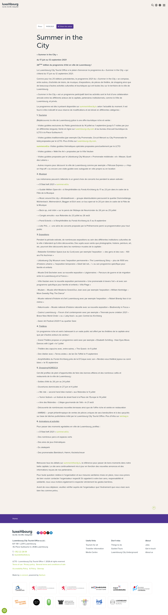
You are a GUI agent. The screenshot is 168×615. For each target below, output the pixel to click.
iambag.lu (124, 416)
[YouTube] (44, 532)
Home (15, 518)
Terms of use (17, 564)
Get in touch (150, 548)
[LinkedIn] (51, 532)
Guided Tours (117, 548)
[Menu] (164, 5)
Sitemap (40, 568)
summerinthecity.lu (88, 106)
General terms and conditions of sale (50, 564)
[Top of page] (154, 508)
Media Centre (92, 552)
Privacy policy (29, 564)
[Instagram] (41, 532)
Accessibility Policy (20, 568)
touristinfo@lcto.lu (22, 554)
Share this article (66, 26)
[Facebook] (38, 532)
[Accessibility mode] (156, 5)
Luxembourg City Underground (124, 552)
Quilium (42, 575)
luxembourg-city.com (84, 128)
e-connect (24, 575)
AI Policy (32, 568)
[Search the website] (152, 5)
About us (149, 552)
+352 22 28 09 (20, 551)
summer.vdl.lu (43, 146)
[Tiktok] (47, 532)
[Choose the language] (160, 5)
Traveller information (95, 548)
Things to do (116, 544)
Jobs (147, 544)
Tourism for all (92, 544)
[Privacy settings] (4, 610)
